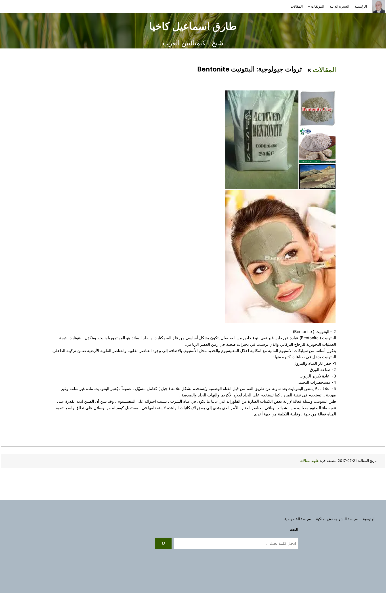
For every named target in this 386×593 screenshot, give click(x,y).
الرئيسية (361, 6)
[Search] (163, 543)
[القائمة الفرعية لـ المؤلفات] (309, 6)
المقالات (324, 70)
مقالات (305, 461)
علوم (315, 461)
